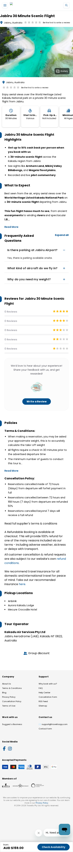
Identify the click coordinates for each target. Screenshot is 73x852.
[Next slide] (70, 52)
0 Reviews (10, 311)
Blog (4, 692)
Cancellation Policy (11, 701)
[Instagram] (10, 748)
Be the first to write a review (56, 22)
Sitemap (43, 705)
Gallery (64, 71)
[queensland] (37, 785)
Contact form (45, 728)
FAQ (41, 688)
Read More (11, 227)
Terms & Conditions (12, 688)
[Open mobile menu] (5, 5)
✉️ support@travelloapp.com (53, 724)
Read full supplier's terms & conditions (30, 523)
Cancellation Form (48, 697)
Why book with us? (48, 683)
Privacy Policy (8, 697)
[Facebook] (4, 748)
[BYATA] (6, 785)
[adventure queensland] (20, 785)
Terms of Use (8, 705)
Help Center (44, 692)
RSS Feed (43, 701)
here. (22, 584)
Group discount (39, 653)
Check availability (53, 847)
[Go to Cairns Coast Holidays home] (26, 5)
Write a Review (37, 401)
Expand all (62, 235)
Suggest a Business (12, 724)
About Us (6, 683)
